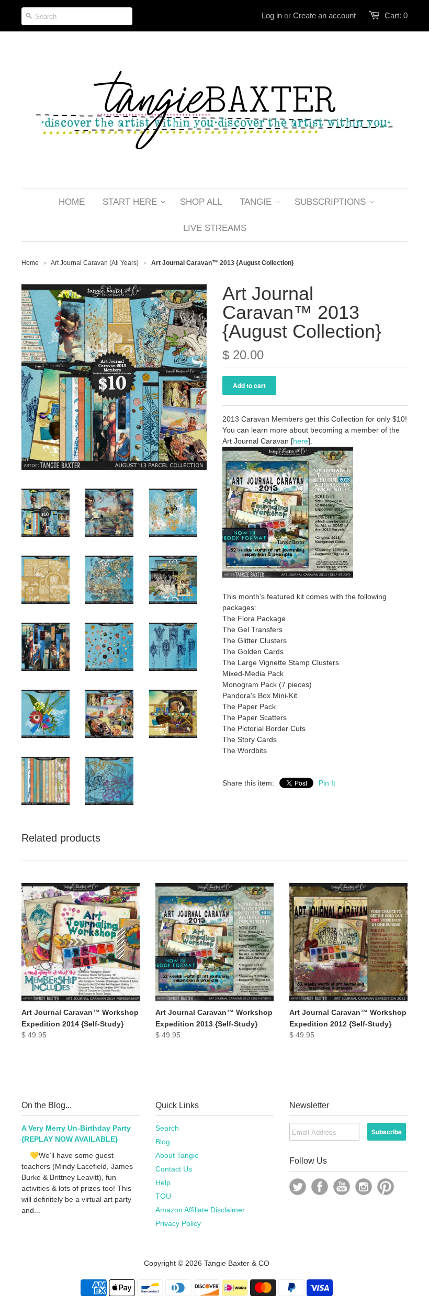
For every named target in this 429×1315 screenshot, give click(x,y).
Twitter (297, 1186)
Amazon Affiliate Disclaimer (200, 1210)
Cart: (396, 15)
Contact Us (173, 1169)
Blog (162, 1141)
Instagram (363, 1186)
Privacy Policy (178, 1223)
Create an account (324, 15)
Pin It (327, 783)
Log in (272, 15)
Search (167, 1128)
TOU (163, 1196)
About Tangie (177, 1155)
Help (163, 1182)
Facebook (319, 1186)
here (300, 441)
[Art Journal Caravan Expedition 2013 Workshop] (287, 575)
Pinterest (385, 1186)
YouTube (341, 1186)
